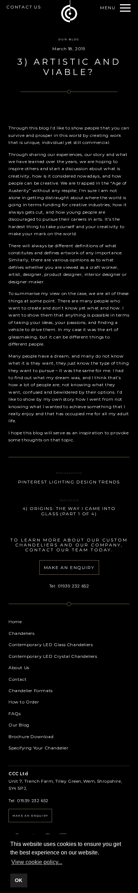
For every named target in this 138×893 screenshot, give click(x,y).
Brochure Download (30, 736)
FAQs (14, 713)
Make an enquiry (69, 567)
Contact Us (23, 7)
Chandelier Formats (30, 690)
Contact (17, 679)
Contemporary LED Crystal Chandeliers (52, 656)
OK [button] (18, 880)
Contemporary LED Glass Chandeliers (50, 644)
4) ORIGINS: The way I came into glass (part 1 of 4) (69, 511)
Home (15, 621)
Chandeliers (21, 633)
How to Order (23, 701)
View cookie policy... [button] (36, 862)
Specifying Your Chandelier (38, 747)
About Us (18, 667)
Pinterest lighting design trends (69, 482)
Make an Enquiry (30, 815)
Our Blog (69, 39)
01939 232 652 (73, 585)
